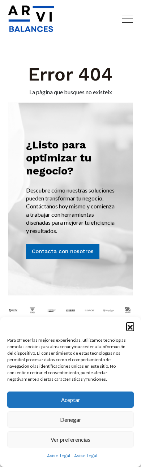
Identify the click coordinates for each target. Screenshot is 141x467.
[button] (130, 326)
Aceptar (70, 400)
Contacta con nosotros (63, 251)
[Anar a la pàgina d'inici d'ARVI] (31, 18)
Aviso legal (58, 455)
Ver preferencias (70, 439)
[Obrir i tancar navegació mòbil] (127, 19)
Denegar (70, 419)
